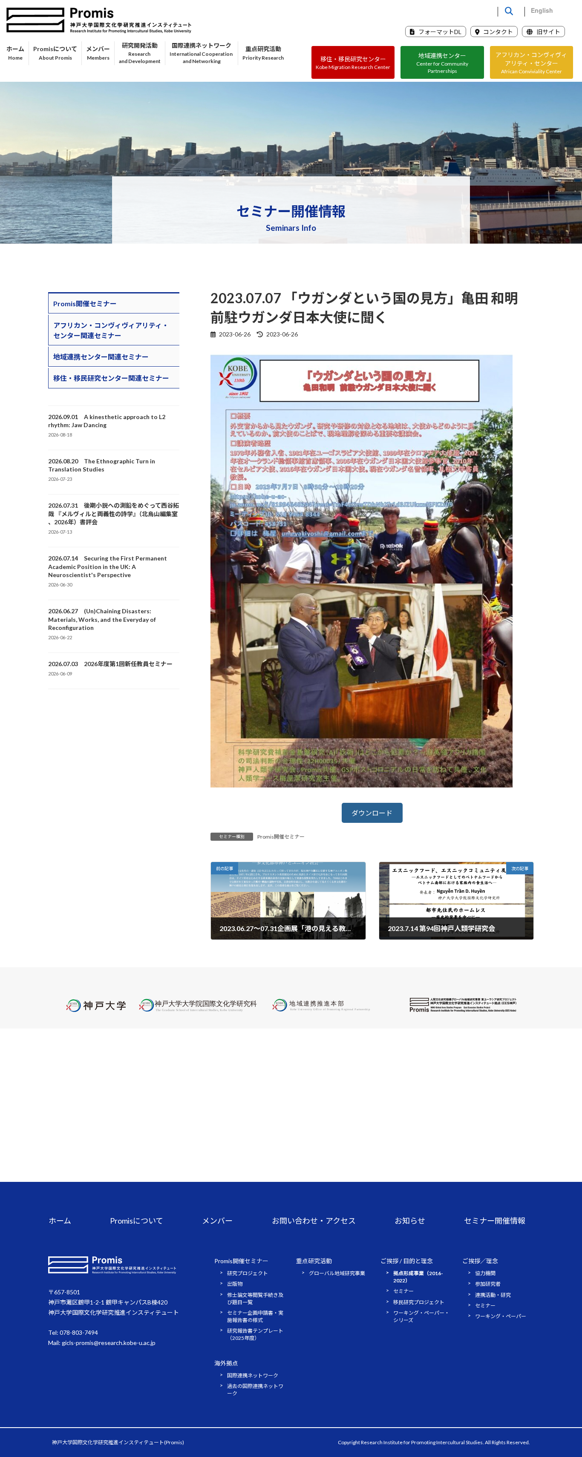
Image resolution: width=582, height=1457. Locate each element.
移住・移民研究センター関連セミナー (111, 378)
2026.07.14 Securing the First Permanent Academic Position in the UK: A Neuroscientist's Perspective (107, 566)
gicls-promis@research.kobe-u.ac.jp (109, 1342)
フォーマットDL (439, 31)
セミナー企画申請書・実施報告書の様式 (255, 1316)
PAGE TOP (560, 1405)
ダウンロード (372, 813)
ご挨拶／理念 (480, 1260)
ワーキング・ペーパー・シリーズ (421, 1316)
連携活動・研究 (493, 1295)
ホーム (60, 1220)
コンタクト (497, 31)
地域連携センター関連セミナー (101, 357)
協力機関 (485, 1273)
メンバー (217, 1220)
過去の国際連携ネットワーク (255, 1390)
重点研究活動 (314, 1260)
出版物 (234, 1284)
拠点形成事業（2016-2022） (418, 1277)
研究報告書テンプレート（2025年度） (255, 1335)
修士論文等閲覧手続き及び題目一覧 (255, 1298)
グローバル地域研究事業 (337, 1273)
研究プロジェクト (247, 1273)
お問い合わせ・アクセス (314, 1220)
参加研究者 (488, 1284)
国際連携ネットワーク (252, 1375)
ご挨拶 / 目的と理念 (406, 1260)
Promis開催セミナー (281, 836)
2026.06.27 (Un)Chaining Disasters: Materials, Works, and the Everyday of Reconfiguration (102, 619)
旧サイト (547, 31)
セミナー (403, 1291)
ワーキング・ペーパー (500, 1316)
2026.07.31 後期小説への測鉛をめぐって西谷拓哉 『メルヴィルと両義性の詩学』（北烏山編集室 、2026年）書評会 (113, 514)
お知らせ (410, 1220)
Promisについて (136, 1220)
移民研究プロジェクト (418, 1302)
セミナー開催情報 (494, 1220)
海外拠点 (226, 1363)
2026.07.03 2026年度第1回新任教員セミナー (110, 663)
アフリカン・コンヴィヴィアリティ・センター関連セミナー (111, 330)
